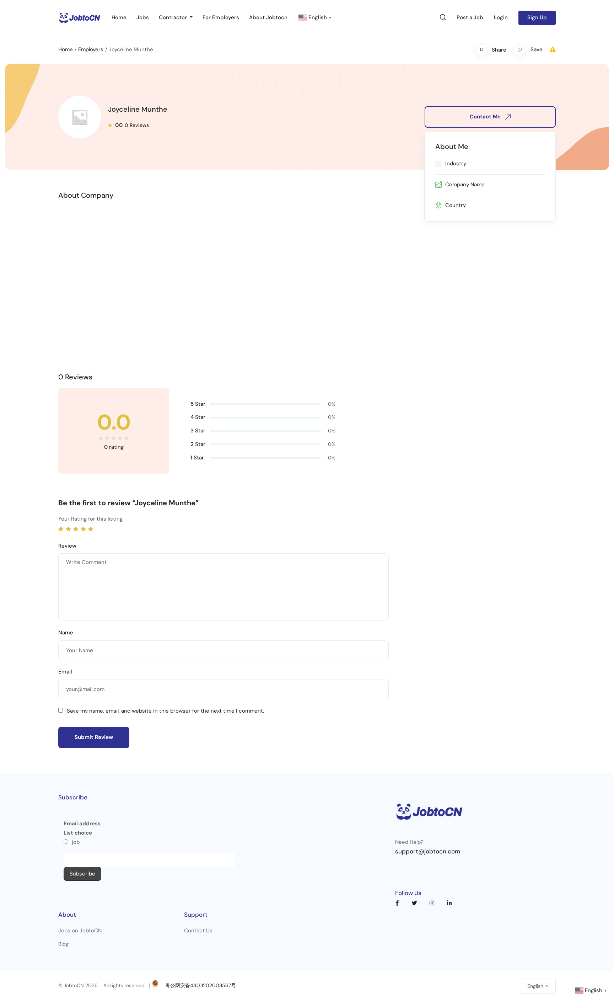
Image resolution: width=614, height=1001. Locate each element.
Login (501, 17)
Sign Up (537, 17)
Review (67, 545)
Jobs (142, 17)
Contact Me (486, 116)
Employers (90, 49)
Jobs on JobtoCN (80, 930)
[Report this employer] (553, 49)
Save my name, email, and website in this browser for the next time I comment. (165, 710)
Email (65, 671)
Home (119, 17)
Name (65, 632)
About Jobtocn (268, 17)
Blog (63, 944)
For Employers (221, 17)
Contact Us (198, 930)
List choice (78, 832)
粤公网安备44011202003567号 (200, 985)
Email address (82, 823)
